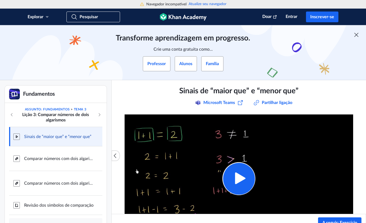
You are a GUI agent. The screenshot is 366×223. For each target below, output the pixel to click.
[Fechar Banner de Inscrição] (356, 34)
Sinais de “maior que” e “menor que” (57, 137)
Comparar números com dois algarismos (59, 159)
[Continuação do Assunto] (99, 115)
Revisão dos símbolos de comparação (59, 205)
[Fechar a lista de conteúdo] (115, 155)
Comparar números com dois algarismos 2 (59, 183)
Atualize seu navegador (207, 4)
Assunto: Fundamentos (47, 109)
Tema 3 (80, 109)
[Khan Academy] (183, 17)
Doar (267, 16)
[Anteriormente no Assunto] (12, 115)
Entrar (291, 16)
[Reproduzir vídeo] (239, 178)
